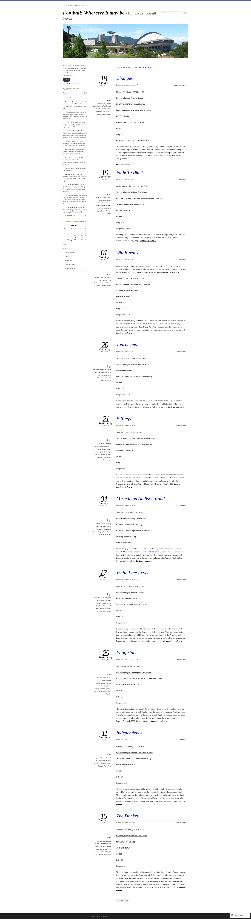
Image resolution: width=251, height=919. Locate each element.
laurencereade (129, 85)
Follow (67, 79)
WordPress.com (70, 268)
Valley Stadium (106, 114)
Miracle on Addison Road (140, 498)
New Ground (100, 849)
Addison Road (100, 524)
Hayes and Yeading (100, 686)
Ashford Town (101, 678)
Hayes (109, 683)
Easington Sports (105, 526)
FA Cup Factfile (69, 122)
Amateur (101, 443)
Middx (109, 686)
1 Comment (182, 179)
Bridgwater (96, 758)
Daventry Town (100, 197)
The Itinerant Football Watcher (74, 207)
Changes (124, 78)
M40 (109, 603)
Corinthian (107, 443)
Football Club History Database (74, 131)
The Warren (102, 691)
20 (75, 237)
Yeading (108, 694)
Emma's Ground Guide (72, 112)
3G (96, 103)
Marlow (97, 846)
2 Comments (181, 579)
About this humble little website (77, 6)
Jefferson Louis (106, 372)
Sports (99, 114)
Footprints (126, 652)
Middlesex (103, 846)
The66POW (68, 216)
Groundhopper (100, 760)
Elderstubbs (107, 200)
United (109, 611)
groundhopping (97, 106)
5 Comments (181, 351)
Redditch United (101, 109)
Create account (70, 252)
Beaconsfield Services (104, 600)
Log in (67, 256)
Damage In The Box (71, 102)
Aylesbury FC (97, 598)
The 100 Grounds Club (72, 184)
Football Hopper (70, 141)
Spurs (96, 854)
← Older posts (123, 900)
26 (71, 240)
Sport (109, 111)
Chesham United (105, 369)
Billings (123, 418)
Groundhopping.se (70, 149)
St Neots (108, 283)
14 (78, 235)
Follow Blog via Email (74, 65)
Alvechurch (101, 103)
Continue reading (124, 164)
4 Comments (181, 425)
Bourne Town (99, 277)
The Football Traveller (72, 195)
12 (71, 235)
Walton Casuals (106, 380)
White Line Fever (132, 572)
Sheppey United (100, 454)
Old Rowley (127, 252)
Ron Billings (107, 452)
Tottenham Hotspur (105, 854)
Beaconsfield (107, 598)
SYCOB (99, 611)
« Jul (64, 244)
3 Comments (181, 660)
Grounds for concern (71, 158)
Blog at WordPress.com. (98, 916)
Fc (110, 843)
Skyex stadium (100, 688)
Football (108, 103)
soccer (109, 109)
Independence (129, 732)
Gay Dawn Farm (105, 446)
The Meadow (107, 378)
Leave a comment (180, 85)
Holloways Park (102, 603)
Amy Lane (96, 369)
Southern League (101, 111)
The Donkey (127, 815)
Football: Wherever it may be (93, 13)
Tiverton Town (102, 766)
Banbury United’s (159, 552)
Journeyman (128, 344)
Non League (107, 106)
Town (104, 611)
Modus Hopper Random (72, 168)
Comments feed (70, 264)
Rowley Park (107, 280)
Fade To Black (130, 172)
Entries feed (68, 260)
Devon (103, 758)
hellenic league (97, 532)
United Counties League (103, 285)
